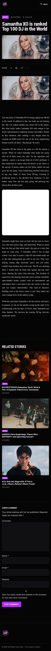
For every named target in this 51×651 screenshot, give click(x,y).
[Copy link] (21, 68)
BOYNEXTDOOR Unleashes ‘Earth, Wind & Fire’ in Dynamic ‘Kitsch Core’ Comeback (21, 388)
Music (5, 17)
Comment (6, 521)
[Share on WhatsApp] (16, 68)
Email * (5, 567)
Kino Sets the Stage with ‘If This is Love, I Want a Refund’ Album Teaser (18, 482)
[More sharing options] (27, 68)
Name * (5, 556)
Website (5, 579)
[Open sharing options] (11, 68)
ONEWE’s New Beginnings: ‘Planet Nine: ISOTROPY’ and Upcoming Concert (20, 435)
